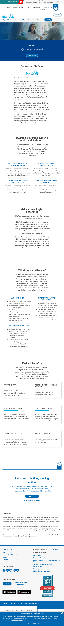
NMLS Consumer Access (41, 571)
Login (7, 584)
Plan (24, 20)
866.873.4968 (7, 553)
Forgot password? (21, 583)
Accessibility (37, 567)
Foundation (48, 7)
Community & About (35, 20)
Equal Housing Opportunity (28, 603)
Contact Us (7, 549)
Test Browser (19, 585)
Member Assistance (36, 7)
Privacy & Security (39, 558)
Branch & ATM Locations (15, 7)
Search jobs (32, 55)
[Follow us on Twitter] (7, 571)
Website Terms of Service (42, 564)
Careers (5, 559)
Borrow (17, 20)
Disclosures (37, 556)
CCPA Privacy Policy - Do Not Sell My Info (46, 561)
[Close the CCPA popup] (35, 607)
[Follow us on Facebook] (4, 571)
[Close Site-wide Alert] (57, 1)
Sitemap (36, 569)
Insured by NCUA (8, 603)
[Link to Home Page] (8, 16)
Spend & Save (8, 20)
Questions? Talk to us (32, 501)
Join (47, 20)
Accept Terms (32, 623)
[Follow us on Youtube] (10, 571)
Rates (27, 7)
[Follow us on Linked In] (17, 571)
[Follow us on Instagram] (14, 571)
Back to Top (59, 468)
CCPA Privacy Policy (17, 620)
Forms (4, 557)
